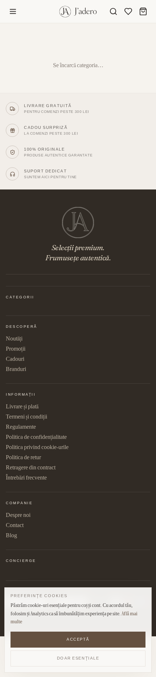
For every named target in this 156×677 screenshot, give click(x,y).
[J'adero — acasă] (78, 11)
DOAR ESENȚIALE (78, 658)
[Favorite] (128, 11)
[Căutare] (113, 11)
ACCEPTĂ (78, 639)
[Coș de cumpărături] (143, 11)
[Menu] (12, 11)
